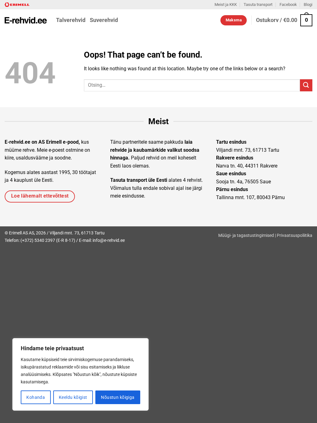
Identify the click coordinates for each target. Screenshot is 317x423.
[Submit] (306, 85)
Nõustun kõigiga (117, 397)
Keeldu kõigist (73, 397)
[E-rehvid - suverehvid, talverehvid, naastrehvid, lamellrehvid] (26, 20)
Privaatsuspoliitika (294, 235)
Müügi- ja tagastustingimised (246, 235)
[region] (80, 374)
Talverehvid (70, 20)
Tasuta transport (258, 4)
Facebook (288, 4)
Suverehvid (104, 20)
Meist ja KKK (226, 4)
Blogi (308, 4)
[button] (284, 20)
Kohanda (35, 397)
